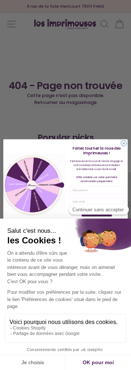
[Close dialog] (123, 143)
